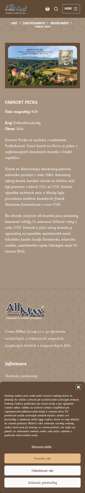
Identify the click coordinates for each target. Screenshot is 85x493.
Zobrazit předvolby (42, 482)
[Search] (56, 9)
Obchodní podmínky (21, 376)
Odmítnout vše (42, 470)
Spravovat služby (41, 447)
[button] (78, 387)
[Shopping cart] (47, 9)
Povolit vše (42, 458)
